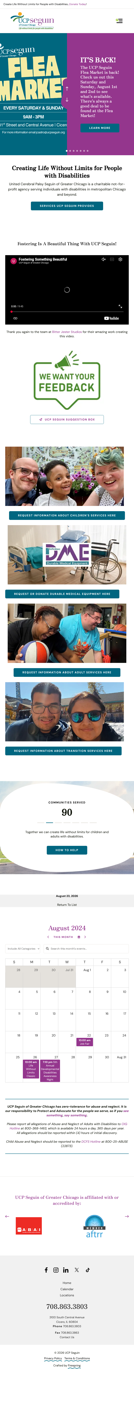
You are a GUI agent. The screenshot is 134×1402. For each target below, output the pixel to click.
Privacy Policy (53, 1358)
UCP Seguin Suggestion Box (69, 419)
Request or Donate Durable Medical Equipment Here (62, 594)
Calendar (66, 1289)
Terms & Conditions (77, 1358)
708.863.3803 (67, 1306)
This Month (63, 937)
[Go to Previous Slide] (7, 1216)
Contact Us (67, 1337)
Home (67, 1283)
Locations (67, 1295)
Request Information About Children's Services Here (67, 515)
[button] (119, 21)
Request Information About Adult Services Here (67, 672)
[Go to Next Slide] (127, 1216)
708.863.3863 (70, 1333)
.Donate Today (77, 4)
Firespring (74, 1365)
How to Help (67, 850)
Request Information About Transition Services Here (63, 751)
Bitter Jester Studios (67, 332)
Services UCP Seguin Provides (67, 206)
